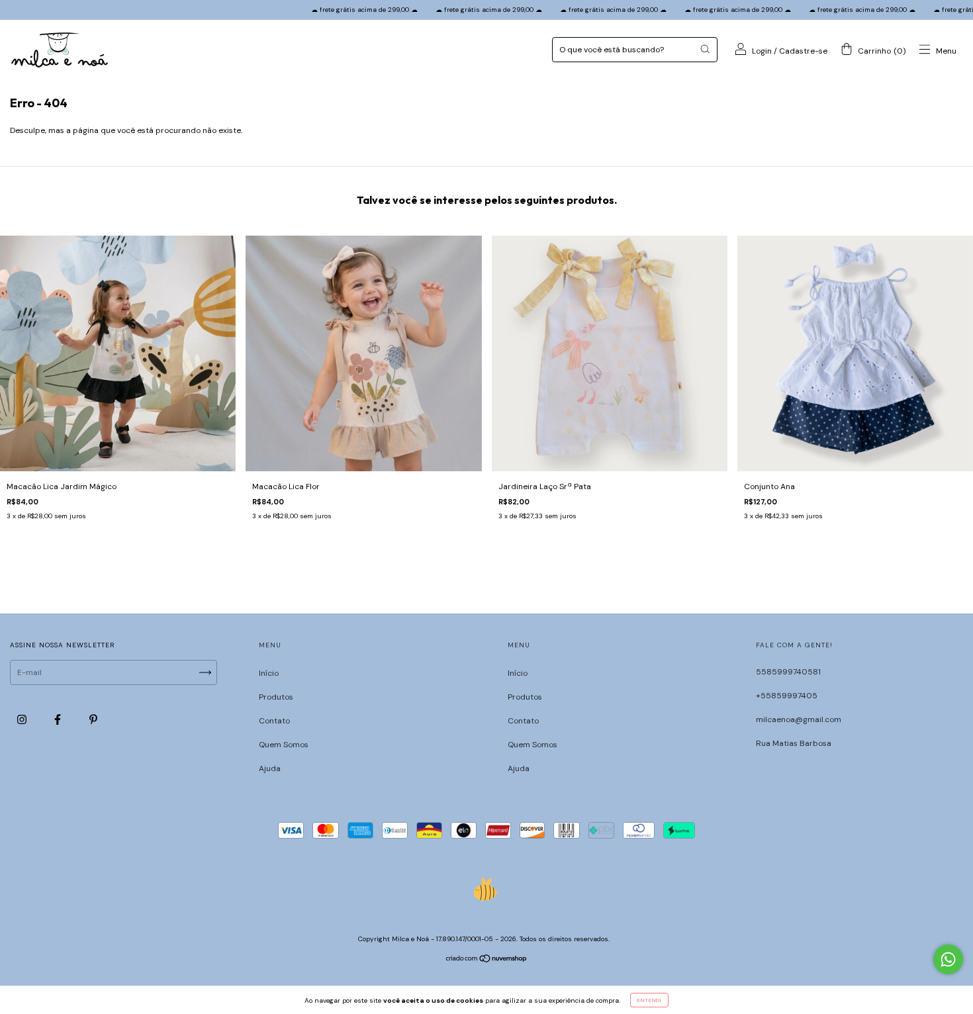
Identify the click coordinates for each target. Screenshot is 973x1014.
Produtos (276, 697)
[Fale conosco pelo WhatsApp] (948, 959)
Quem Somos (283, 744)
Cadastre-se (803, 51)
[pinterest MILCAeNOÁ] (93, 720)
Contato (274, 720)
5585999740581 (788, 672)
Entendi (649, 1000)
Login (762, 51)
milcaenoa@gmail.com (798, 719)
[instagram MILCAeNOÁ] (23, 720)
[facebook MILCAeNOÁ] (58, 720)
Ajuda (270, 768)
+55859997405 (786, 695)
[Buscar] (705, 49)
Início (269, 673)
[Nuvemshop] (486, 960)
